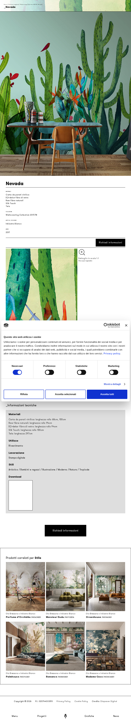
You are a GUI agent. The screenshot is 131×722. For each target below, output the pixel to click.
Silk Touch (11, 203)
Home (5, 4)
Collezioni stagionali (13, 4)
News (116, 716)
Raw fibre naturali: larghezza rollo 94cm (30, 423)
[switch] (49, 372)
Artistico (13, 469)
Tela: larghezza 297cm (20, 433)
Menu (15, 716)
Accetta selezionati (65, 394)
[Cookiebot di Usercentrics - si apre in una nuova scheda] (106, 325)
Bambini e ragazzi (30, 469)
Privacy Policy (63, 701)
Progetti (41, 716)
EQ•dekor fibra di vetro (17, 197)
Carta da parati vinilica (17, 194)
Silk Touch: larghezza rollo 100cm (26, 430)
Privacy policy (112, 353)
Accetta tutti (107, 394)
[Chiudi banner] (126, 325)
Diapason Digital (108, 701)
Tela (8, 206)
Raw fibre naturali (14, 200)
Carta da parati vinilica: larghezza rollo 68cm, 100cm (37, 419)
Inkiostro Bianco (14, 223)
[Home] (65, 716)
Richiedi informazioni (110, 242)
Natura (73, 469)
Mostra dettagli (112, 384)
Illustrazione (48, 469)
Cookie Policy (81, 701)
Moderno (62, 469)
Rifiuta (24, 394)
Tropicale (84, 469)
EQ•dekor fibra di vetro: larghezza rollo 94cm (33, 426)
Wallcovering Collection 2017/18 (28, 4)
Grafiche (89, 716)
